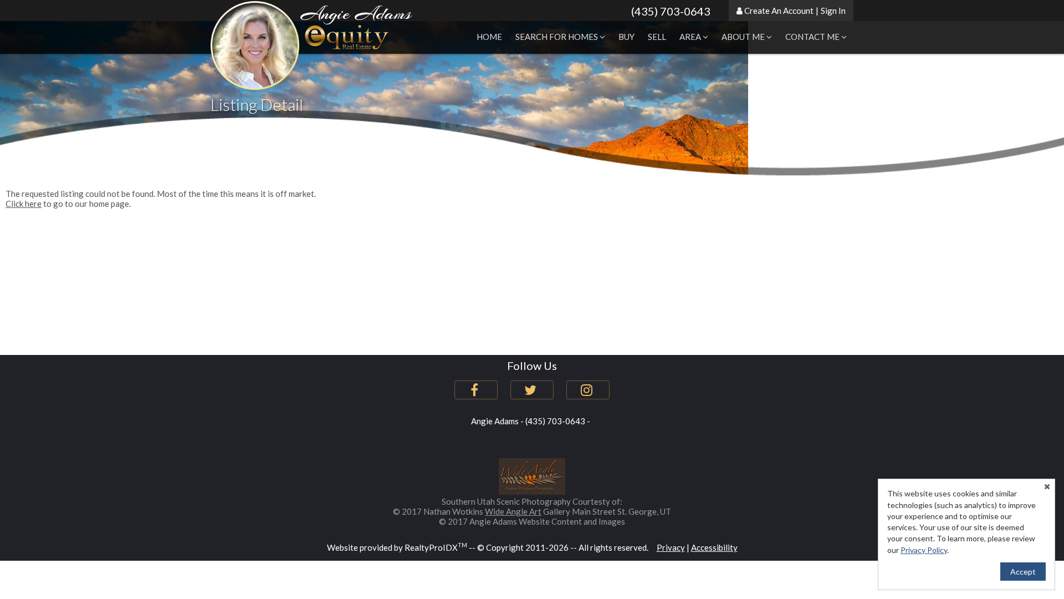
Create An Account (779, 11)
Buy (626, 37)
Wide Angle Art (513, 511)
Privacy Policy (924, 550)
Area (691, 37)
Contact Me (813, 37)
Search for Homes (557, 37)
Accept (1023, 571)
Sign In (833, 11)
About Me (744, 37)
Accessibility (714, 547)
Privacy (671, 547)
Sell (657, 37)
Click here (24, 204)
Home (489, 37)
